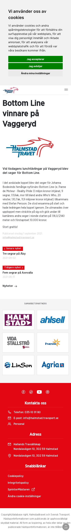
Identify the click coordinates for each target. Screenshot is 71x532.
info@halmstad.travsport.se (18, 238)
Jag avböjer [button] (35, 66)
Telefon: (27, 412)
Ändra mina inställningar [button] (35, 73)
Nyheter (8, 286)
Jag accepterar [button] (35, 59)
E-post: (35, 418)
